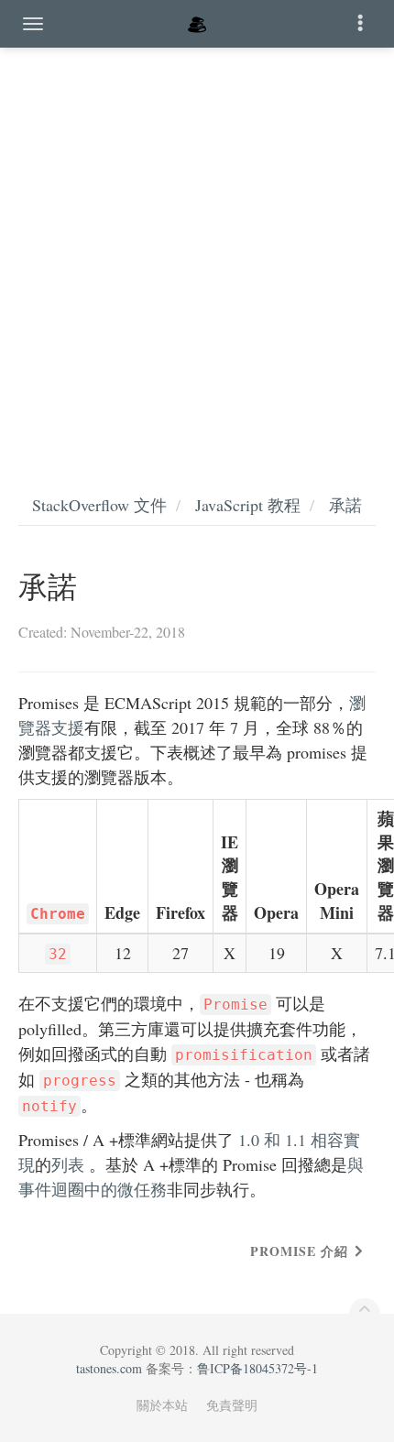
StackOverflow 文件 (99, 505)
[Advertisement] (197, 252)
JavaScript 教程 (248, 505)
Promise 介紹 (299, 1251)
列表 (67, 1164)
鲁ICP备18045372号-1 (257, 1368)
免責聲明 (231, 1405)
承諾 (345, 505)
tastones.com (109, 1368)
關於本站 (162, 1405)
